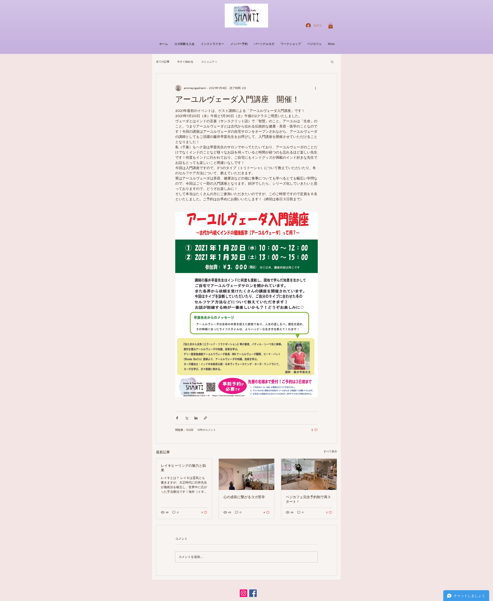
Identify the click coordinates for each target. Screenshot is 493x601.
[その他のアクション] (315, 88)
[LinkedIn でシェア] (196, 418)
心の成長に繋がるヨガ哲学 (244, 497)
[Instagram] (243, 593)
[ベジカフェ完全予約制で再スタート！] (309, 474)
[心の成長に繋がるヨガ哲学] (246, 474)
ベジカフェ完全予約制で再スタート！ (308, 499)
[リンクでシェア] (205, 418)
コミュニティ (209, 61)
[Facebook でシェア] (177, 418)
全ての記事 (162, 61)
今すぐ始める (185, 61)
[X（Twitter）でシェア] (186, 418)
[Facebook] (253, 593)
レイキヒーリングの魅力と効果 (183, 468)
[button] (330, 25)
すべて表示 (330, 451)
